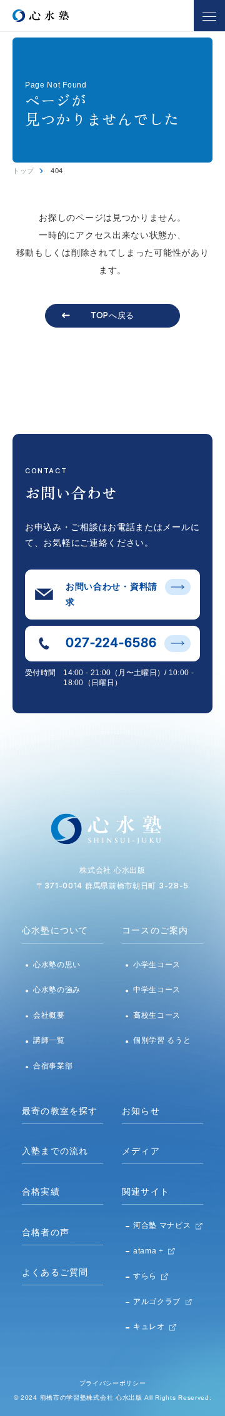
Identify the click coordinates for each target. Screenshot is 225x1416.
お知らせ (141, 1111)
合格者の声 (45, 1232)
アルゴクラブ (157, 1301)
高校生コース (157, 1015)
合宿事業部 (53, 1066)
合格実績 (41, 1192)
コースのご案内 (155, 930)
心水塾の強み (57, 989)
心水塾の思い (57, 964)
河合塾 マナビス (162, 1225)
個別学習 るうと (162, 1040)
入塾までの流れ (55, 1151)
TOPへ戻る (112, 315)
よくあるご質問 (55, 1272)
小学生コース (157, 964)
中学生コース (157, 989)
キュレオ (149, 1326)
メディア (141, 1151)
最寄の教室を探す (60, 1111)
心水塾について (55, 930)
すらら (145, 1276)
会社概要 (49, 1015)
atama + (148, 1251)
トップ (23, 170)
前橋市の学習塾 (63, 1397)
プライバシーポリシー (112, 1383)
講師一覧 (49, 1040)
